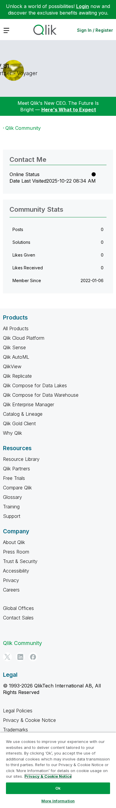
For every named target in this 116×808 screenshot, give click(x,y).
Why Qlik (12, 433)
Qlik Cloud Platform (23, 338)
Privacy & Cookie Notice (29, 720)
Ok (58, 788)
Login (82, 6)
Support (11, 516)
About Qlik (14, 542)
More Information (58, 800)
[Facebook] (33, 656)
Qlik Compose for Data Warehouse (41, 395)
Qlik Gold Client (19, 423)
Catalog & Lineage (23, 414)
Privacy (11, 580)
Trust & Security (20, 561)
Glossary (12, 497)
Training (11, 507)
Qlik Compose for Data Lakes (35, 385)
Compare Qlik (17, 488)
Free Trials (14, 478)
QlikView (12, 366)
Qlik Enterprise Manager (28, 404)
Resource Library (21, 459)
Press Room (16, 552)
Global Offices (18, 608)
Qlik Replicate (17, 376)
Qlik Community (23, 128)
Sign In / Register (95, 30)
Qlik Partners (16, 469)
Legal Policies (17, 711)
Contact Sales (18, 618)
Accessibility (16, 571)
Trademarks (15, 730)
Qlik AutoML (16, 357)
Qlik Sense (14, 347)
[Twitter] (7, 656)
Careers (11, 590)
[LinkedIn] (20, 656)
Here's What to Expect (68, 110)
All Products (16, 328)
